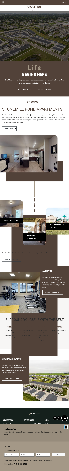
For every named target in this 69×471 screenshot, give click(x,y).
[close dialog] (66, 427)
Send (58, 455)
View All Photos (11, 259)
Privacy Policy (31, 460)
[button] (62, 2)
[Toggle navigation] (3, 2)
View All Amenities (52, 292)
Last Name (24, 455)
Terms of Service (44, 460)
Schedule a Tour (44, 90)
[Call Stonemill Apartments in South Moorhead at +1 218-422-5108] (66, 2)
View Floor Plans (24, 90)
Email (38, 455)
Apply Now (11, 129)
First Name (9, 455)
